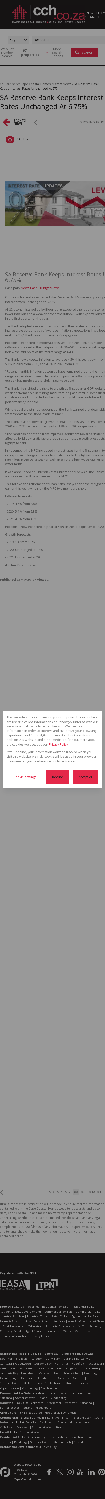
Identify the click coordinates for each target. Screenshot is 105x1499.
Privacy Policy (58, 744)
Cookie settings (25, 777)
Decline (57, 777)
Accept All (86, 777)
